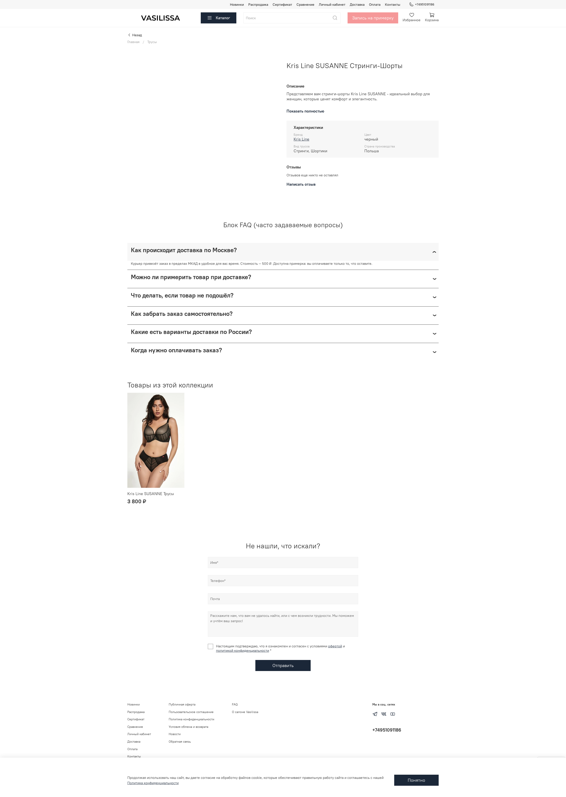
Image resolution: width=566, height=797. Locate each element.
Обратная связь (180, 742)
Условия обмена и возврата (188, 727)
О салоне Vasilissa (245, 712)
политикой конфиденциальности (242, 650)
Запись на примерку (373, 18)
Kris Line (301, 139)
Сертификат (282, 4)
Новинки (237, 4)
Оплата (375, 4)
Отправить (283, 665)
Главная (133, 42)
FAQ (235, 704)
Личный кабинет (332, 4)
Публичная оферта (182, 704)
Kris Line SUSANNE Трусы (150, 493)
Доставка (357, 4)
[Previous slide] (134, 61)
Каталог (223, 17)
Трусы (152, 42)
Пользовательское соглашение (191, 712)
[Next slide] (272, 61)
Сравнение (305, 4)
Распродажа (258, 4)
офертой (335, 646)
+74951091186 (424, 4)
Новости (175, 734)
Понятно (416, 780)
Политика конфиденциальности (191, 719)
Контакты (392, 4)
